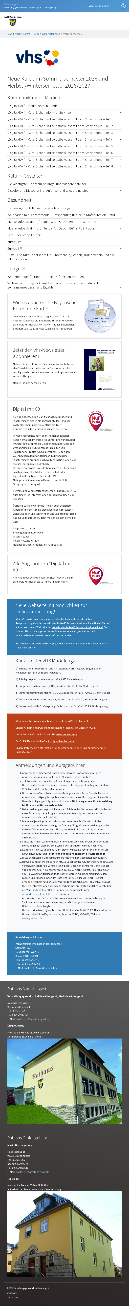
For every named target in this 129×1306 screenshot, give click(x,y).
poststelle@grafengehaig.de (32, 1172)
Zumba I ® (14, 242)
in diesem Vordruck (66, 734)
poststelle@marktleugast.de (40, 968)
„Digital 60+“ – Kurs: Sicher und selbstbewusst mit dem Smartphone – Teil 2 (60, 126)
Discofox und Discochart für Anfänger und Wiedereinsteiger (48, 190)
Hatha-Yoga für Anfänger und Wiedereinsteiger (39, 208)
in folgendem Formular (61, 741)
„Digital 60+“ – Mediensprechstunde (32, 106)
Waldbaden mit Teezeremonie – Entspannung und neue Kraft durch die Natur (61, 215)
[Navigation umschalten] (124, 21)
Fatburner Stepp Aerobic (24, 235)
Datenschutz (12, 1297)
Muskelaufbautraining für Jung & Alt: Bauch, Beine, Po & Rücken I (52, 222)
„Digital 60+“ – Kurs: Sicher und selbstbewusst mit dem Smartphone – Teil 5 (60, 146)
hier (40, 383)
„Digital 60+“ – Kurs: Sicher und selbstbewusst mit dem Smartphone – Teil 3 (60, 133)
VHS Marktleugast (68, 643)
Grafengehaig (50, 7)
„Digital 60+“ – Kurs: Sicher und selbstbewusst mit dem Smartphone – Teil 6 (60, 153)
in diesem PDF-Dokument (73, 721)
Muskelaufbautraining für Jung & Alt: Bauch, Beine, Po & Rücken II (52, 228)
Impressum (12, 1293)
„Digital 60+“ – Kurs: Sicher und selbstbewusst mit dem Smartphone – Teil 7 (60, 160)
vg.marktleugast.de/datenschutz (41, 894)
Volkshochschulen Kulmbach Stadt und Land (77, 627)
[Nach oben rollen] (122, 1299)
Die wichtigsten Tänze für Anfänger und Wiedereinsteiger (46, 184)
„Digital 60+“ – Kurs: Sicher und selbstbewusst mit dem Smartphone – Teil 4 (60, 139)
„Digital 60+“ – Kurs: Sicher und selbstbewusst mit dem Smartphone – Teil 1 (60, 119)
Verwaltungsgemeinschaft (15, 7)
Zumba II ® (14, 248)
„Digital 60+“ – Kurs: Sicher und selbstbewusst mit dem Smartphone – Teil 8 (60, 166)
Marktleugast (35, 7)
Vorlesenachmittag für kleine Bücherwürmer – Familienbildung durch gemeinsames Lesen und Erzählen (55, 285)
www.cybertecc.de (32, 918)
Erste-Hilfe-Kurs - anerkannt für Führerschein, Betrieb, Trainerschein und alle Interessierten (61, 257)
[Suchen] (123, 6)
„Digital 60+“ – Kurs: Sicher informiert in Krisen (40, 112)
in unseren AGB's (85, 727)
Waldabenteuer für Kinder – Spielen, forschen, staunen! (46, 277)
